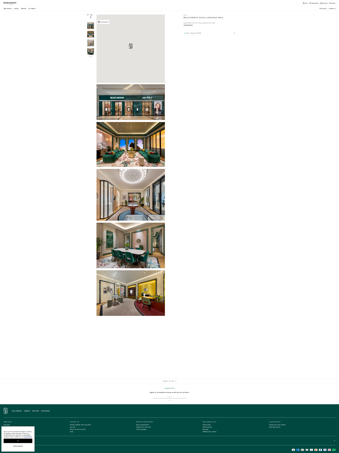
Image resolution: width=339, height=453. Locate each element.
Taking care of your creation (277, 424)
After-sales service (274, 427)
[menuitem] (305, 3)
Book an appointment (142, 424)
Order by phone (207, 427)
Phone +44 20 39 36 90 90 (78, 429)
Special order (207, 424)
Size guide (7, 424)
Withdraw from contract (209, 431)
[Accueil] (5, 411)
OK (18, 441)
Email (71, 431)
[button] (169, 400)
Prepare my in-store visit (143, 427)
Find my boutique (141, 429)
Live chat (72, 427)
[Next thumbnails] (90, 57)
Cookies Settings (18, 446)
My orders (205, 429)
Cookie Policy (27, 436)
